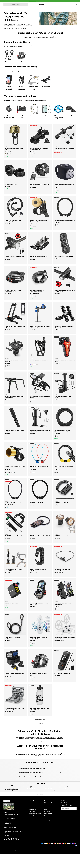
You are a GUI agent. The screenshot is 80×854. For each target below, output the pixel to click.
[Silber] (11, 154)
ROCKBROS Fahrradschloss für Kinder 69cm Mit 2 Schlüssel (39, 467)
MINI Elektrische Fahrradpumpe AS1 (11, 603)
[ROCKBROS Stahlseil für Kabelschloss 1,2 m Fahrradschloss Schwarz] (15, 624)
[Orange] (7, 365)
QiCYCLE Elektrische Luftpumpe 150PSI (62, 673)
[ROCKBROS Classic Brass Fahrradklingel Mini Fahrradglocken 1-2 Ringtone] (40, 207)
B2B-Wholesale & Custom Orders (50, 802)
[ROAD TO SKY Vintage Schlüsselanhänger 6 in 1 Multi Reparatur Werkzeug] (40, 522)
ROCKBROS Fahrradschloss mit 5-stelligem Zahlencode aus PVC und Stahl (13, 291)
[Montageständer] (33, 109)
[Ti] (34, 678)
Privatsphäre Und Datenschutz (35, 813)
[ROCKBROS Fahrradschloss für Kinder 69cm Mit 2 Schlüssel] (40, 453)
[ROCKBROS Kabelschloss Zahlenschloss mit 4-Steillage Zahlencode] (40, 556)
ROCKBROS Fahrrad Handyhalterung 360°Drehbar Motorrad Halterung (63, 604)
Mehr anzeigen (40, 723)
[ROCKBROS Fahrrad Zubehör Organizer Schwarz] (64, 243)
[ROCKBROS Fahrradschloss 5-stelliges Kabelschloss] (64, 207)
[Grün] (36, 296)
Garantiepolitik (32, 811)
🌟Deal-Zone (59, 7)
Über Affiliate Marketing (48, 804)
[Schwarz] (9, 154)
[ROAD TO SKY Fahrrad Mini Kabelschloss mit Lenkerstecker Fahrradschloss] (64, 556)
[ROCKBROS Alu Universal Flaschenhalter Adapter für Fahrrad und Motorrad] (64, 313)
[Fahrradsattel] (71, 109)
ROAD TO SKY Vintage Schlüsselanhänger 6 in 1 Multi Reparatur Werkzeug (40, 536)
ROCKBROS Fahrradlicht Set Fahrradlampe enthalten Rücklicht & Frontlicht (64, 291)
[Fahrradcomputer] (46, 109)
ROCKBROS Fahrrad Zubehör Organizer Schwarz (63, 256)
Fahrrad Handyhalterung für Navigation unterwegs (9, 89)
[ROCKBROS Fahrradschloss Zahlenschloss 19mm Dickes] (64, 453)
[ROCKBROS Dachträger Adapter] (15, 171)
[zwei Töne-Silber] (36, 226)
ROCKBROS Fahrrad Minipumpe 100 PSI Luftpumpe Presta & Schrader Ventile (14, 431)
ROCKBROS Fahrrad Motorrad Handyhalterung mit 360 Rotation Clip (15, 361)
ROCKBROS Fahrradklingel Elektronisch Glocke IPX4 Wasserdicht (64, 185)
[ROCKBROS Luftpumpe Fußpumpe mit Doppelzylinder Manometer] (40, 383)
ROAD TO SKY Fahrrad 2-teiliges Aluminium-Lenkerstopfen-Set (62, 536)
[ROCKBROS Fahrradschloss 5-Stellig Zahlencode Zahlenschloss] (40, 489)
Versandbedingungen (33, 815)
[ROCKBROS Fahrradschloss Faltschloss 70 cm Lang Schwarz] (40, 171)
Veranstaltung (47, 820)
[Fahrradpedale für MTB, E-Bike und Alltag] (58, 109)
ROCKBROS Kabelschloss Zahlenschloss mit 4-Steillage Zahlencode (39, 570)
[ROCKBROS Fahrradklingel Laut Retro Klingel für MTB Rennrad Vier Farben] (15, 453)
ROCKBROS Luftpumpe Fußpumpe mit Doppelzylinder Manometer (40, 397)
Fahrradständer (46, 86)
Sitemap (46, 817)
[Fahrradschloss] (9, 55)
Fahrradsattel (71, 115)
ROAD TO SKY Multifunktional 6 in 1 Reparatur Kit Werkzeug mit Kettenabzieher (14, 570)
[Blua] (7, 507)
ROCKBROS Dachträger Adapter (11, 184)
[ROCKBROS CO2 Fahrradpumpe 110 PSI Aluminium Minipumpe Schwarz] (15, 522)
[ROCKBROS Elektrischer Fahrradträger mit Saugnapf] (64, 135)
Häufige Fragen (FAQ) (48, 813)
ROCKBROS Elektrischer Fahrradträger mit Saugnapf (64, 148)
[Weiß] (30, 296)
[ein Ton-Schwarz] (32, 226)
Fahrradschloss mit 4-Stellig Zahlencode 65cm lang (14, 502)
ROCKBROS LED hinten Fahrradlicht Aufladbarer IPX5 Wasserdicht (64, 361)
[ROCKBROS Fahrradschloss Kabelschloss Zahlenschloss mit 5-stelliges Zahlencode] (64, 417)
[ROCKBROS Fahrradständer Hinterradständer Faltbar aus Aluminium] (15, 313)
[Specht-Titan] (14, 472)
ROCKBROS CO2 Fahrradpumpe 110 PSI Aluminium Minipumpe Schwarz (14, 536)
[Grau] (9, 507)
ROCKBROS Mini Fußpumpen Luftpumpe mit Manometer (62, 397)
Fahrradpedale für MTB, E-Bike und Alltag (58, 117)
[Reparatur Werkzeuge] (21, 109)
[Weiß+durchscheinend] (32, 643)
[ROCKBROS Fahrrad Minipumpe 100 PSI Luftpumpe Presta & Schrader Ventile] (15, 417)
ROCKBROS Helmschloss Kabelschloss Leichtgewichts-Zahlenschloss (37, 291)
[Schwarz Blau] (36, 364)
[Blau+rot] (34, 472)
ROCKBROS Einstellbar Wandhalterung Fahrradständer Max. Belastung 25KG (40, 327)
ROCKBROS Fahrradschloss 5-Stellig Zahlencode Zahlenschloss (39, 503)
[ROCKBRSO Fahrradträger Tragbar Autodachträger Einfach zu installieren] (15, 660)
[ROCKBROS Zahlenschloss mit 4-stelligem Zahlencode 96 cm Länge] (15, 207)
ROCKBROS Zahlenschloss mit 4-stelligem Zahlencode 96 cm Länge (13, 221)
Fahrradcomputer (46, 115)
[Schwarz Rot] (37, 364)
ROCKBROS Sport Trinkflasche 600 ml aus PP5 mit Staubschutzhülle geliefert (39, 709)
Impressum (31, 802)
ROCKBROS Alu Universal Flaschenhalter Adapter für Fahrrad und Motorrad (64, 327)
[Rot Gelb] (32, 364)
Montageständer (34, 115)
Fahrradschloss (9, 61)
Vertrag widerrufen (9, 835)
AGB (30, 804)
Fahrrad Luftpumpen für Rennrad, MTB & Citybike (9, 117)
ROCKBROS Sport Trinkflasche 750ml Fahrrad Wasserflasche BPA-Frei (38, 638)
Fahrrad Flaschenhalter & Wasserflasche (21, 88)
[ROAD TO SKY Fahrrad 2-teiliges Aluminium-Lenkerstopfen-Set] (64, 522)
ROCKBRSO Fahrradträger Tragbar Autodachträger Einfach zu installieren (14, 674)
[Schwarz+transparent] (36, 643)
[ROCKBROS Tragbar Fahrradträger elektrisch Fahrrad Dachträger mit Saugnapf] (64, 624)
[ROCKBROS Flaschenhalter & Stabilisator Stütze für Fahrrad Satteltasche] (15, 383)
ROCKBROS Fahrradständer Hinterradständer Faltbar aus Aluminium (15, 327)
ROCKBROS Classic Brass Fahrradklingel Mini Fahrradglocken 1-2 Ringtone (38, 221)
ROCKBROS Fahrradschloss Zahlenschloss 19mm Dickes (63, 467)
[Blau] (34, 154)
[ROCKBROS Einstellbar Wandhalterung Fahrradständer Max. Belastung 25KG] (40, 313)
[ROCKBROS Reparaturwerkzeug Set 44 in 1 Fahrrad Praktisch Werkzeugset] (15, 695)
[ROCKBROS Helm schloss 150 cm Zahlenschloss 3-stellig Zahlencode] (64, 489)
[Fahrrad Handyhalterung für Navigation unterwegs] (9, 79)
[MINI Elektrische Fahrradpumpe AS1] (15, 590)
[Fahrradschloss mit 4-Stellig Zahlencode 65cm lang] (15, 489)
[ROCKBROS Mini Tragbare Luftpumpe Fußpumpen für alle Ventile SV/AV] (40, 417)
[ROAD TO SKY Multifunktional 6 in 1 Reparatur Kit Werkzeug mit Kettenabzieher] (15, 556)
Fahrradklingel (21, 61)
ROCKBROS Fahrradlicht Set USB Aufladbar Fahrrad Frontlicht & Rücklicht (14, 257)
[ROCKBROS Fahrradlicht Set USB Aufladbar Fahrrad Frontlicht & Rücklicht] (15, 243)
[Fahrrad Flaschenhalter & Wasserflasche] (21, 79)
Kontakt (45, 809)
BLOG (45, 815)
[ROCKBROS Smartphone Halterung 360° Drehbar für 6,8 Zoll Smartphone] (40, 590)
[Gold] (9, 472)
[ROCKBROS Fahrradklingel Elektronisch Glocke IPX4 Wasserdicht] (64, 171)
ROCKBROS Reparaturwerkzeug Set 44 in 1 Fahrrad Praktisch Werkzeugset (14, 709)
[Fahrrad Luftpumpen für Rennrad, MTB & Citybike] (9, 109)
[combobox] (15, 4)
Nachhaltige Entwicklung (49, 807)
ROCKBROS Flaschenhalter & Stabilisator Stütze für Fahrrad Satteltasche (14, 397)
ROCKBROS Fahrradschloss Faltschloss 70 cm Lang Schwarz (39, 185)
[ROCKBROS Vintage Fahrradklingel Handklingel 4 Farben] (15, 135)
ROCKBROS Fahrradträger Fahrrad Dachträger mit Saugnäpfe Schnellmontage (39, 149)
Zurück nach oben (40, 794)
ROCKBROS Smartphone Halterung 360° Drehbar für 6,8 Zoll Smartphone (39, 604)
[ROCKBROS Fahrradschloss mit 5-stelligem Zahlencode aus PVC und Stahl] (15, 277)
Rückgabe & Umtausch (33, 807)
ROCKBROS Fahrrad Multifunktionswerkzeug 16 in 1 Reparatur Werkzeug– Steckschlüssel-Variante (39, 257)
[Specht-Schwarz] (12, 472)
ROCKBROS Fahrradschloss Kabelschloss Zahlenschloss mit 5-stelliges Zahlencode (62, 431)
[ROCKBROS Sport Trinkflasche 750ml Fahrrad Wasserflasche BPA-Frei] (40, 624)
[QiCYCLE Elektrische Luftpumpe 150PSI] (64, 660)
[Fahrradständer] (46, 79)
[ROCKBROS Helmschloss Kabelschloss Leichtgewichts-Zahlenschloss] (40, 277)
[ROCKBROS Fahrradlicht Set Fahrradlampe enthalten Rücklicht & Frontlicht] (64, 277)
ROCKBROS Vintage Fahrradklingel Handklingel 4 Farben (14, 149)
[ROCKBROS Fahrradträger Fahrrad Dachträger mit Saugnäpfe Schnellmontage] (40, 135)
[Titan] (11, 472)
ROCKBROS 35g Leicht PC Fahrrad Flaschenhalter (39, 360)
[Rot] (32, 154)
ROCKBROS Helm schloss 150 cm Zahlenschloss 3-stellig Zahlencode (64, 503)
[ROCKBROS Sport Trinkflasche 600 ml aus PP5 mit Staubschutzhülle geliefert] (40, 695)
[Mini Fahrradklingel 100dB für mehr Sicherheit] (40, 660)
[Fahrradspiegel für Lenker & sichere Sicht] (33, 79)
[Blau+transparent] (34, 643)
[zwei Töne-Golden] (34, 226)
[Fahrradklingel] (21, 55)
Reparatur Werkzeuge (21, 116)
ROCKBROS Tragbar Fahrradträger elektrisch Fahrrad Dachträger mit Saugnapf (64, 638)
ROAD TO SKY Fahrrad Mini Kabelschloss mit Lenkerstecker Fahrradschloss (62, 570)
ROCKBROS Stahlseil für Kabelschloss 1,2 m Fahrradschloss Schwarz (13, 638)
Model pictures (47, 811)
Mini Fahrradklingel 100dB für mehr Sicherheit (38, 673)
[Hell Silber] (7, 154)
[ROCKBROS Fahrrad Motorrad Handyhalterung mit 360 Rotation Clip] (15, 346)
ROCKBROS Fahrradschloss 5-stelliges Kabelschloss (64, 220)
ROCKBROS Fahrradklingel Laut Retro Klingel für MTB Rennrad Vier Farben (15, 467)
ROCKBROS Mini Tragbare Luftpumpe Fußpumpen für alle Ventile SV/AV (40, 431)
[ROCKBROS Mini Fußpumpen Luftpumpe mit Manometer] (64, 383)
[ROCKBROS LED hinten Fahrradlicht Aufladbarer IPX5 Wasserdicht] (64, 346)
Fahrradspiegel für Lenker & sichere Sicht (33, 88)
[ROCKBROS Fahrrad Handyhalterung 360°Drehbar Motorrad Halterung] (64, 590)
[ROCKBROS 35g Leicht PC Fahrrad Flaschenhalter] (40, 346)
